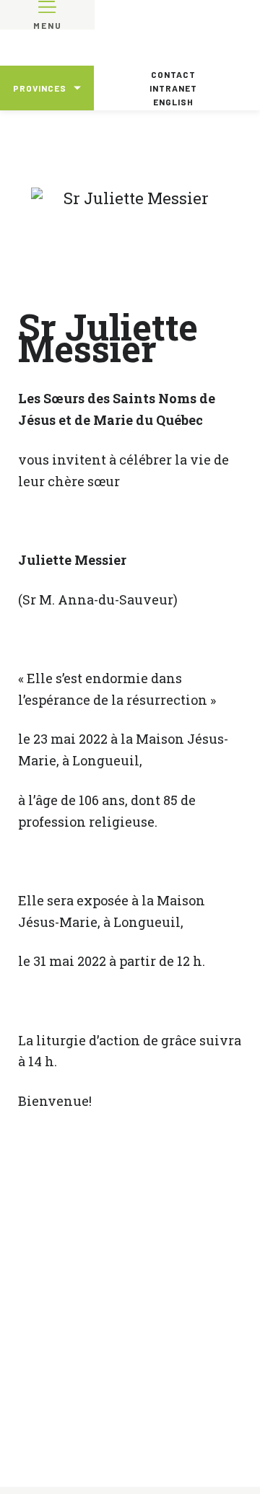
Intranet (173, 88)
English (173, 102)
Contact (173, 74)
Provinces (39, 88)
